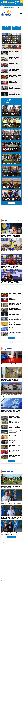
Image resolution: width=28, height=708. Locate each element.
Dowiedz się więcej (10, 579)
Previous (2, 38)
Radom (6, 26)
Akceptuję (18, 579)
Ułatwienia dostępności (10, 7)
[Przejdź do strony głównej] (10, 13)
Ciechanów (6, 29)
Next (20, 38)
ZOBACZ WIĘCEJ (11, 537)
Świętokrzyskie (16, 26)
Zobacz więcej (11, 202)
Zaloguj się (19, 7)
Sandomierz (16, 29)
